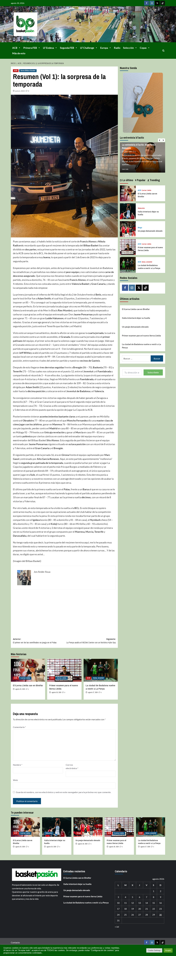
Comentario (19, 727)
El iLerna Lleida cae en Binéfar (28, 685)
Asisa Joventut (98, 678)
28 (146, 914)
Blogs (140, 228)
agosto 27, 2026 (93, 692)
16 (160, 902)
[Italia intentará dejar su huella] (128, 210)
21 (146, 908)
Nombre (17, 764)
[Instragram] (151, 3)
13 (139, 902)
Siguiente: (91, 641)
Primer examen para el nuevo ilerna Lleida (141, 335)
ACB (14, 47)
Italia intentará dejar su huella (136, 318)
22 (153, 908)
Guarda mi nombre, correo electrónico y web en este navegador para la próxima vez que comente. (63, 792)
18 (125, 908)
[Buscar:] (136, 358)
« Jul (117, 926)
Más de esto (18, 53)
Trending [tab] (154, 180)
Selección (128, 47)
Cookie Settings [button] (154, 950)
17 (118, 908)
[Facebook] (146, 3)
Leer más (125, 169)
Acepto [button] (168, 950)
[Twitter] (157, 3)
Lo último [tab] (127, 180)
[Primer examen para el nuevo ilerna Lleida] (64, 670)
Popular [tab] (140, 180)
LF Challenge (87, 47)
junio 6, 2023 (20, 91)
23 (160, 908)
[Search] (163, 50)
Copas (143, 47)
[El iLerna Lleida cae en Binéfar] (28, 670)
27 (139, 914)
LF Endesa (48, 47)
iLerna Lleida (25, 678)
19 (132, 908)
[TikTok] (162, 3)
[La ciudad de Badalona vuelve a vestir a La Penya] (101, 670)
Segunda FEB (67, 47)
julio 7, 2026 (128, 152)
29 (153, 914)
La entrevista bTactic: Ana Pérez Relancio (139, 146)
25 (125, 914)
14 (146, 902)
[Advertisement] (64, 611)
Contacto (15, 942)
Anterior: (35, 641)
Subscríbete (153, 372)
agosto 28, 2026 (56, 692)
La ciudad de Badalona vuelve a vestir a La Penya (100, 687)
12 (132, 902)
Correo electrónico (72, 766)
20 (139, 908)
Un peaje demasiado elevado (150, 230)
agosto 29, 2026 (20, 689)
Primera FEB (30, 47)
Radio (117, 47)
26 (132, 914)
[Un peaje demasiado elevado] (128, 229)
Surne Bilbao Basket (27, 71)
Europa (104, 47)
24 (118, 914)
